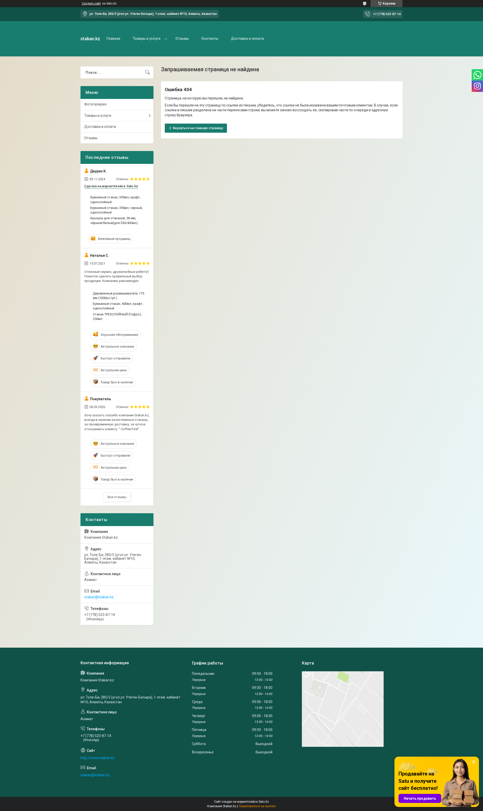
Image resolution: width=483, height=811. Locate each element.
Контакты (210, 38)
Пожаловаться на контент (257, 806)
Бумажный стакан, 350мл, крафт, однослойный (115, 199)
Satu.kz (264, 801)
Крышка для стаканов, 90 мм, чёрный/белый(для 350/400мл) (114, 220)
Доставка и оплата (247, 38)
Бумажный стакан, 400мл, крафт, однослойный (118, 306)
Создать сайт (91, 3)
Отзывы (182, 38)
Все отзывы (117, 497)
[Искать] (147, 72)
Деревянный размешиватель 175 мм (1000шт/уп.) (118, 295)
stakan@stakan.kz (99, 597)
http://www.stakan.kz (97, 758)
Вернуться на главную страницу (198, 128)
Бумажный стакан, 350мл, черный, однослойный (116, 210)
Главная (113, 38)
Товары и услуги (146, 38)
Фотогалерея (95, 104)
